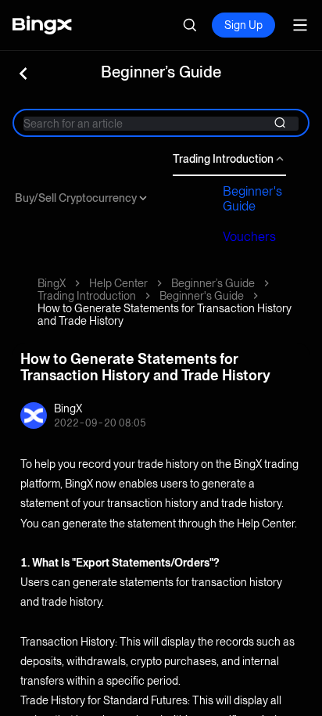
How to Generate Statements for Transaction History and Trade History (165, 314)
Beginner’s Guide (213, 283)
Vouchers (249, 236)
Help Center (118, 283)
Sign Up (243, 25)
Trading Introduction (223, 159)
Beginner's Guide (252, 199)
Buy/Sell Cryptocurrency (76, 198)
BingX (52, 283)
